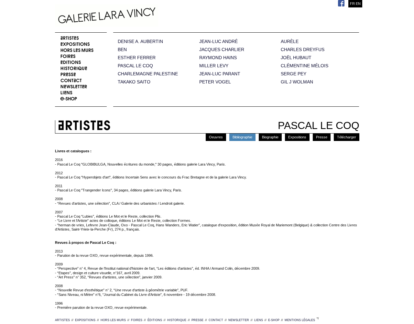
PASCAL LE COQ (135, 66)
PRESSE (197, 320)
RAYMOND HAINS (218, 58)
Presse (321, 137)
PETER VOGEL (215, 82)
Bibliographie (242, 137)
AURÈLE (290, 41)
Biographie (270, 137)
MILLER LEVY (213, 66)
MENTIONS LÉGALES (300, 320)
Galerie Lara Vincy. (139, 16)
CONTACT (216, 320)
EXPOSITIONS (85, 320)
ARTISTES (62, 320)
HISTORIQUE (176, 320)
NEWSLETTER (238, 320)
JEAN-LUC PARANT (219, 74)
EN (358, 3)
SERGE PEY (293, 74)
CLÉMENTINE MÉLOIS (304, 66)
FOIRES (136, 320)
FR (352, 3)
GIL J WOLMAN (297, 82)
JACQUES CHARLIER (221, 50)
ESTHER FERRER (137, 58)
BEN (122, 50)
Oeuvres (216, 137)
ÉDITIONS (154, 320)
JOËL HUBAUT (296, 58)
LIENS (258, 320)
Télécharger (346, 137)
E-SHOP (273, 320)
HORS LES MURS (113, 320)
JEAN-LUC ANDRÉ (218, 41)
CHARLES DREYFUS (302, 50)
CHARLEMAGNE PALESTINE (148, 74)
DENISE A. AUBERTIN (140, 41)
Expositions (297, 137)
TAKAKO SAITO (134, 82)
